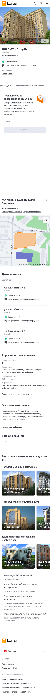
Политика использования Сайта (16, 692)
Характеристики (22, 86)
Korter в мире (8, 664)
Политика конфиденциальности (16, 683)
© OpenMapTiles (23, 264)
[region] (25, 241)
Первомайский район (32, 212)
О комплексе (38, 86)
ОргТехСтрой (7, 74)
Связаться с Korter (10, 668)
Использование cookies (12, 679)
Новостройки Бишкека (12, 212)
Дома (8, 86)
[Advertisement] (25, 165)
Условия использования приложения (18, 688)
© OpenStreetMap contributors (39, 264)
